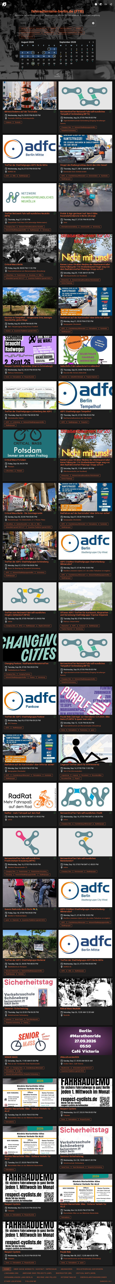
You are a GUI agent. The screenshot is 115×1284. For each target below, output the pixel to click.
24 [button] (22, 63)
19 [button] (33, 60)
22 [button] (49, 60)
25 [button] (28, 63)
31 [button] (22, 67)
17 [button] (22, 60)
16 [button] (54, 56)
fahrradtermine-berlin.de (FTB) (57, 11)
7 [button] (43, 53)
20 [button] (38, 60)
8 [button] (49, 53)
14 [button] (44, 56)
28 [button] (44, 63)
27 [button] (38, 63)
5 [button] (33, 53)
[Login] (110, 4)
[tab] (57, 75)
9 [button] (54, 53)
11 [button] (28, 56)
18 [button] (28, 60)
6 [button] (38, 53)
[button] (93, 23)
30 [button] (54, 63)
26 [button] (33, 63)
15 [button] (49, 56)
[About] (95, 4)
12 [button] (33, 56)
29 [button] (49, 63)
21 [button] (44, 60)
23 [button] (54, 60)
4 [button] (27, 53)
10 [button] (22, 56)
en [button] (106, 4)
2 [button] (54, 49)
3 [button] (22, 53)
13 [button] (38, 56)
